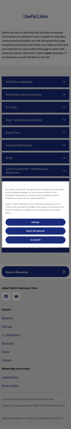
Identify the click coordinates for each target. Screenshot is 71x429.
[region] (35, 214)
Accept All (36, 240)
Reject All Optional (35, 231)
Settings (35, 222)
